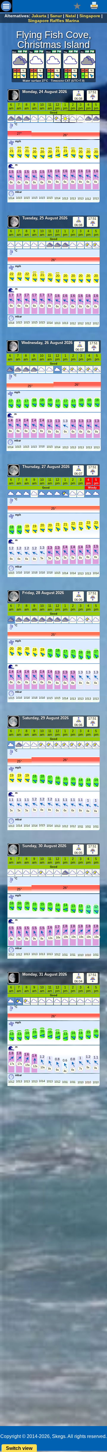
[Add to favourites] (77, 5)
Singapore (89, 15)
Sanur (56, 15)
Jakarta (39, 15)
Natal (70, 15)
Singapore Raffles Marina (53, 20)
